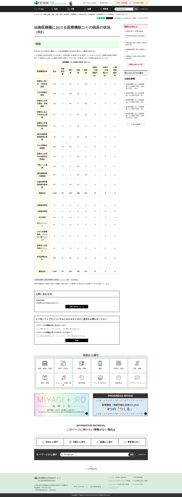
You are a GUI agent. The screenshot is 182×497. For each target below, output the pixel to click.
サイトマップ (114, 488)
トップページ (38, 14)
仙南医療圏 (91, 14)
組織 (89, 9)
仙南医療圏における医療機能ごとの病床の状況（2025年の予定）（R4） (135, 86)
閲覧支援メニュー (107, 3)
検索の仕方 (145, 9)
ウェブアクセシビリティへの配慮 (120, 481)
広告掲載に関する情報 (141, 481)
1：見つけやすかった (46, 336)
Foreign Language (90, 3)
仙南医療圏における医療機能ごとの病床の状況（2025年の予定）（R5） (135, 116)
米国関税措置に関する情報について (136, 50)
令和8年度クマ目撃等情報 (134, 31)
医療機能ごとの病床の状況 (79, 14)
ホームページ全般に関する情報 (119, 484)
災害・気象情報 (122, 3)
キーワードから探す (46, 454)
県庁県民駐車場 (95, 486)
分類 (72, 9)
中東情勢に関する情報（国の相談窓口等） (136, 44)
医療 (57, 14)
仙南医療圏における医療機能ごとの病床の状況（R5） (135, 108)
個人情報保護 (138, 477)
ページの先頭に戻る (91, 469)
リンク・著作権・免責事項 (118, 477)
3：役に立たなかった (72, 329)
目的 (56, 9)
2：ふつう (56, 329)
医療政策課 (40, 300)
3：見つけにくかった (77, 336)
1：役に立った (43, 329)
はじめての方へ (139, 484)
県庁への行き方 (79, 486)
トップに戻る (40, 9)
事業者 (105, 9)
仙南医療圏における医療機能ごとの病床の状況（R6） (135, 101)
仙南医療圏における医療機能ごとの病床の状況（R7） (135, 94)
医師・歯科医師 (64, 14)
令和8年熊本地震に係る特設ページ (135, 37)
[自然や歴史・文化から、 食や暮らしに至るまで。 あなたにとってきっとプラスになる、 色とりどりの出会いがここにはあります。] (62, 411)
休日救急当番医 (138, 3)
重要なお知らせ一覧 (135, 64)
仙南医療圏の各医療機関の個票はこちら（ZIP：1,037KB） (56, 280)
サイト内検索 (116, 9)
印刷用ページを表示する (124, 18)
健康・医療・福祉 (49, 14)
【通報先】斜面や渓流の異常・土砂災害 (136, 57)
